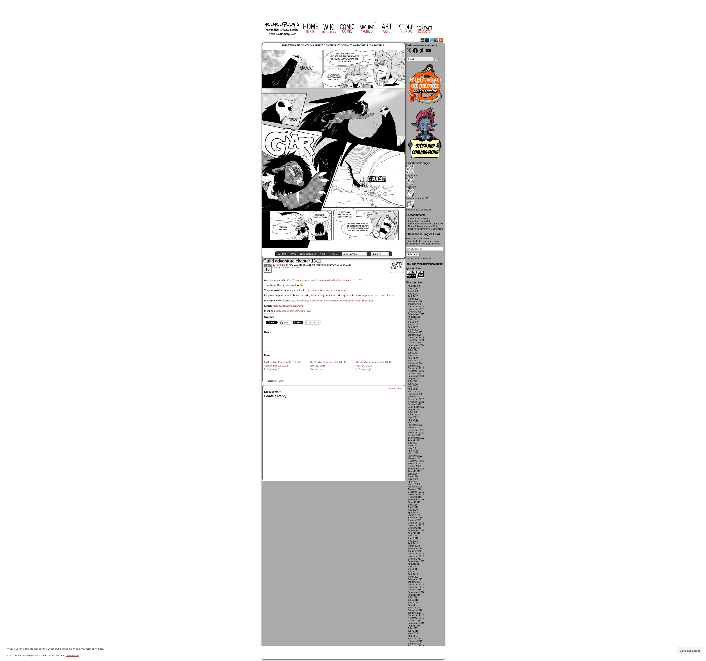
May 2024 (413, 355)
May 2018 (413, 540)
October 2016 (414, 589)
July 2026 (413, 288)
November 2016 (416, 587)
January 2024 (415, 366)
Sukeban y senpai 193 (417, 198)
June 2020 (413, 476)
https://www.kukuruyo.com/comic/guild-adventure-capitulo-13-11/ (323, 279)
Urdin (281, 381)
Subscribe (412, 254)
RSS (441, 40)
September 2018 (416, 530)
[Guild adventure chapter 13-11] (333, 247)
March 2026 (414, 299)
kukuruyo (280, 265)
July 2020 (413, 474)
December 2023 (416, 368)
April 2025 (413, 327)
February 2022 (415, 425)
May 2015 (413, 633)
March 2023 (414, 391)
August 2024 (414, 347)
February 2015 (415, 641)
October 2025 (414, 311)
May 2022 (413, 417)
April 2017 (413, 574)
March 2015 (414, 638)
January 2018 (415, 551)
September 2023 (416, 376)
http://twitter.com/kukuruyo (288, 305)
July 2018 (413, 535)
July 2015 (413, 628)
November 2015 (416, 618)
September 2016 (416, 592)
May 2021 (413, 448)
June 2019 (413, 507)
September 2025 (416, 314)
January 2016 (415, 613)
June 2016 (413, 600)
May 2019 (413, 510)
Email (436, 40)
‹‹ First (282, 253)
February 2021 (415, 456)
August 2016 (414, 595)
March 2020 (414, 484)
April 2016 (413, 605)
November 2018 (416, 525)
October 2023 (414, 373)
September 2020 (416, 468)
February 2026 (415, 301)
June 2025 (413, 322)
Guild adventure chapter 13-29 (282, 361)
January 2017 (415, 582)
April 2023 (413, 389)
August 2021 (414, 440)
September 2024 (416, 345)
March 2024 (414, 360)
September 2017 (416, 561)
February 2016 (415, 610)
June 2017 (413, 569)
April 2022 (413, 420)
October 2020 (414, 466)
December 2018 (416, 522)
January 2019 (415, 520)
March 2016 (414, 607)
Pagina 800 (412, 175)
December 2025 (416, 306)
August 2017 (414, 564)
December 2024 (416, 337)
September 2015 (416, 623)
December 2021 (416, 430)
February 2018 (415, 548)
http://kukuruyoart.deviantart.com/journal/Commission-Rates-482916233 (333, 300)
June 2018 (413, 538)
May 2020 (413, 479)
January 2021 (415, 458)
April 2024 (413, 358)
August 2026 (414, 286)
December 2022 (416, 399)
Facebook (427, 40)
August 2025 (414, 317)
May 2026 (413, 293)
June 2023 (413, 384)
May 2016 (413, 602)
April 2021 (413, 450)
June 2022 (413, 414)
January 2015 (415, 643)
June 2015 (413, 631)
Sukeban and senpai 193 (418, 209)
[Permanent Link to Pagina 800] (410, 173)
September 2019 (416, 499)
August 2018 (414, 533)
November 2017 (416, 556)
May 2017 (413, 571)
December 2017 (416, 553)
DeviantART (422, 40)
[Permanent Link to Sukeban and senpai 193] (410, 207)
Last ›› (334, 253)
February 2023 (415, 394)
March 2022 (414, 422)
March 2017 (414, 577)
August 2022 (414, 409)
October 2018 (414, 528)
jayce (275, 381)
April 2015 (413, 636)
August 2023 (414, 378)
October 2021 (414, 435)
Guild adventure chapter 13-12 (374, 361)
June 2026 (413, 291)
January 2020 (415, 489)
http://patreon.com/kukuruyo (378, 295)
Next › (323, 253)
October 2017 (414, 559)
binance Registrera (417, 229)
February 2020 (415, 486)
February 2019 (415, 517)
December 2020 (416, 461)
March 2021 (414, 453)
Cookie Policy (72, 655)
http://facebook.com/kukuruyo (293, 310)
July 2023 (413, 381)
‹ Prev (292, 253)
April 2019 (413, 512)
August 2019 (414, 502)
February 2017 (415, 579)
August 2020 (414, 471)
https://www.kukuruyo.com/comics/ (326, 290)
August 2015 (414, 625)
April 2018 (413, 543)
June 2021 (413, 445)
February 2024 (415, 363)
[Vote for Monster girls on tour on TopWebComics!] (415, 277)
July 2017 (413, 566)
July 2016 (413, 597)
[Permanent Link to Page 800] (410, 184)
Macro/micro (437, 229)
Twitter (431, 40)
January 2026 (415, 304)
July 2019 (413, 504)
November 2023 (416, 371)
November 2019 (416, 494)
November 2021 (416, 432)
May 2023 (413, 386)
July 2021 (413, 443)
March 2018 (414, 546)
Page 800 (411, 187)
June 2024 (413, 353)
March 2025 (414, 329)
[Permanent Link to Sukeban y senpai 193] (410, 195)
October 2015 (414, 620)
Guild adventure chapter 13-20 (328, 361)
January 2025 (415, 335)
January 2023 (415, 396)
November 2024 (416, 340)
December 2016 (416, 584)
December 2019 (416, 492)
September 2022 (416, 407)
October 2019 (414, 497)
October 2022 (414, 404)
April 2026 (413, 296)
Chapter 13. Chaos (291, 267)
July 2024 (413, 350)
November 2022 (416, 402)
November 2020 (416, 463)
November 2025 (416, 309)
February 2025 (415, 332)
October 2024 (414, 342)
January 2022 (415, 427)
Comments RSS (395, 388)
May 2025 (413, 324)
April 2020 (413, 481)
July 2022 (413, 412)
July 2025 (413, 319)
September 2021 (416, 438)
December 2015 (416, 615)
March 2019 (414, 515)
